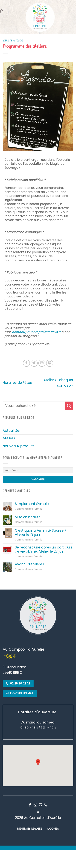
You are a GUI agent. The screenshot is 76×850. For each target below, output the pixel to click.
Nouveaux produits (18, 446)
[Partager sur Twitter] (34, 363)
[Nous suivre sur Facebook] (30, 805)
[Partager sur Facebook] (26, 363)
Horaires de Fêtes (17, 382)
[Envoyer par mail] (41, 363)
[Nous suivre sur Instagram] (35, 805)
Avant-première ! (29, 564)
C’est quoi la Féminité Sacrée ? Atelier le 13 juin (40, 532)
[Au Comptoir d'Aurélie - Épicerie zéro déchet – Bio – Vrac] (40, 17)
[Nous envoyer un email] (40, 805)
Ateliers (18, 40)
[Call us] (46, 805)
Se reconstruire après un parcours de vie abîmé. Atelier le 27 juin (43, 549)
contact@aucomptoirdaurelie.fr (36, 332)
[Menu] (5, 17)
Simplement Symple (32, 504)
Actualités (8, 40)
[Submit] (69, 406)
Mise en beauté (28, 517)
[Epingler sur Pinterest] (49, 363)
